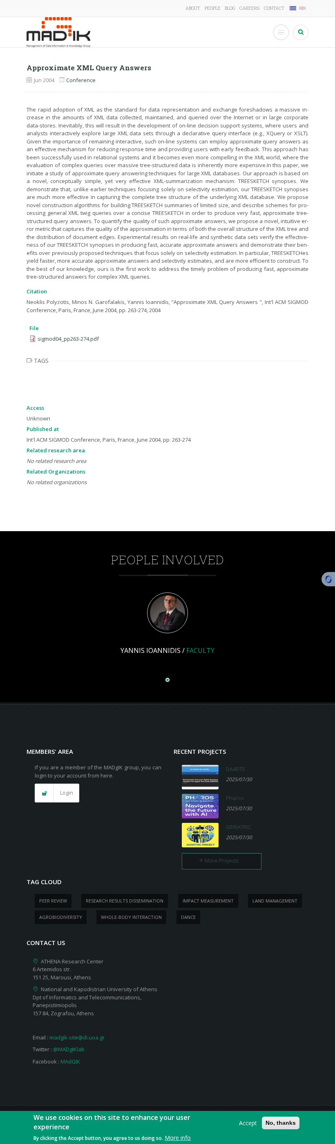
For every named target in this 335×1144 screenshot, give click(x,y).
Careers (249, 8)
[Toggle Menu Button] (281, 32)
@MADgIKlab (69, 1049)
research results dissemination (124, 901)
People (213, 8)
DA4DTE (235, 769)
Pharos (235, 798)
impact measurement (208, 901)
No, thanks (281, 1122)
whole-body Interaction (131, 917)
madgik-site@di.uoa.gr (77, 1037)
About (192, 8)
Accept (248, 1123)
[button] (57, 793)
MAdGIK (70, 1061)
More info (178, 1138)
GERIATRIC (238, 827)
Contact (274, 8)
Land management (274, 901)
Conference (81, 80)
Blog (230, 8)
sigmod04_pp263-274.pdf (68, 338)
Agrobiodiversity (60, 917)
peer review (53, 901)
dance (188, 917)
